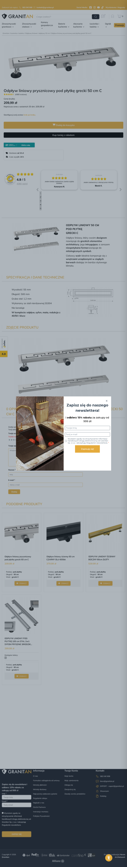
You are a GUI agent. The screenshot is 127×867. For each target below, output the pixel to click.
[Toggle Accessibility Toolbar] (109, 858)
